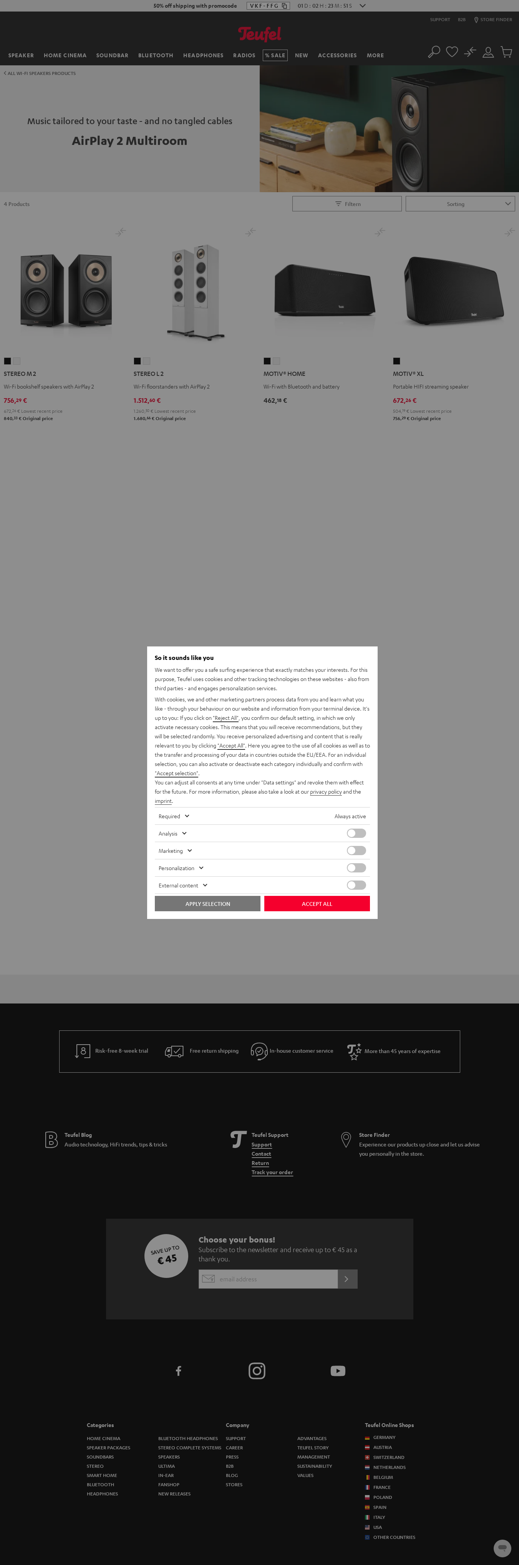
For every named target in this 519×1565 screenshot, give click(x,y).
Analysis (168, 833)
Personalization (176, 867)
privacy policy (326, 791)
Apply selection (208, 903)
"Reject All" (226, 717)
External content (178, 885)
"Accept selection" (176, 772)
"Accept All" (231, 745)
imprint (163, 800)
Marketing (171, 850)
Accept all (317, 903)
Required (169, 815)
